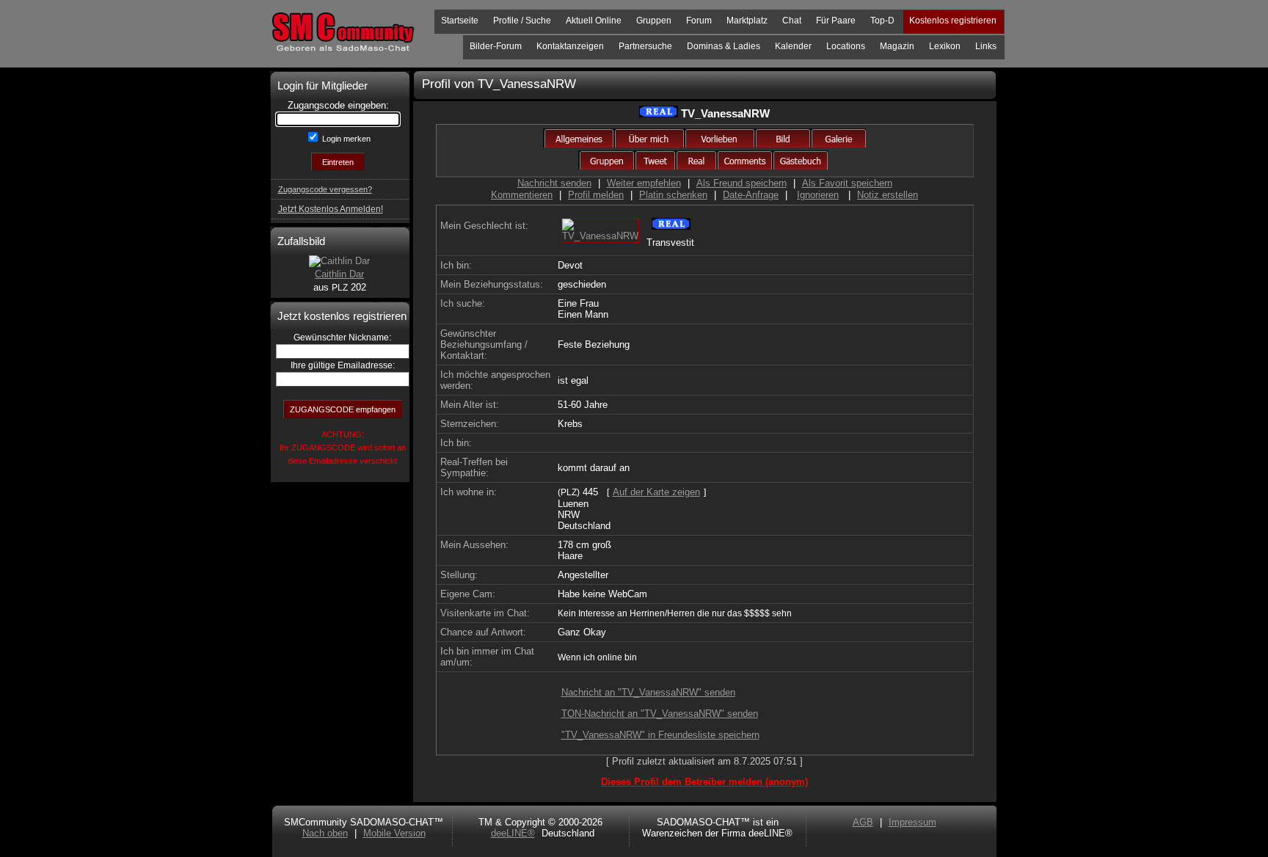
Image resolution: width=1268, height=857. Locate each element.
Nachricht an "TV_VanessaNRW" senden (648, 692)
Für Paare (836, 20)
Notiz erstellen (887, 194)
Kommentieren (522, 194)
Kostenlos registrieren (952, 20)
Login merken (345, 138)
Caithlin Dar (339, 274)
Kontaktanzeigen (570, 46)
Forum (699, 20)
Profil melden (596, 194)
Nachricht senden (554, 183)
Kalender (793, 46)
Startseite (459, 20)
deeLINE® (513, 833)
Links (985, 46)
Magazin (897, 46)
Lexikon (945, 46)
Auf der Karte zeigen (656, 491)
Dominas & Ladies (723, 46)
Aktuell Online (594, 20)
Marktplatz (747, 20)
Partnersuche (645, 46)
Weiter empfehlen (644, 183)
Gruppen (653, 20)
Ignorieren (818, 194)
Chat (791, 20)
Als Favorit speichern (847, 183)
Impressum (912, 822)
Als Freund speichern (741, 183)
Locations (845, 46)
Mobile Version (394, 833)
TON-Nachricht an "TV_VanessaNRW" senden (659, 713)
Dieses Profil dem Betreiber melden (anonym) (704, 781)
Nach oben (325, 833)
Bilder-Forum (496, 46)
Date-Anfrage (751, 194)
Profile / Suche (522, 20)
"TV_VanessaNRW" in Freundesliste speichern (660, 734)
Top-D (882, 20)
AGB (863, 822)
